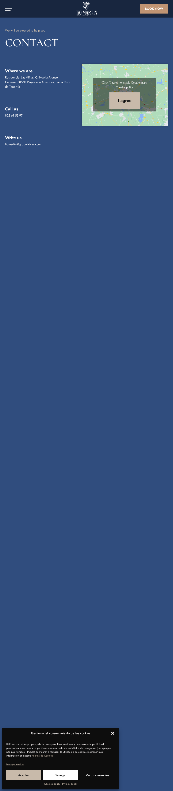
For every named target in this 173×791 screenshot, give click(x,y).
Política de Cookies (42, 756)
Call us (11, 109)
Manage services (15, 764)
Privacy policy (69, 784)
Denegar (60, 775)
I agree (124, 101)
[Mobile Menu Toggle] (8, 9)
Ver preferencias (97, 775)
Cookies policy (52, 784)
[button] (113, 733)
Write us (13, 138)
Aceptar (23, 775)
